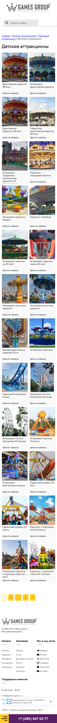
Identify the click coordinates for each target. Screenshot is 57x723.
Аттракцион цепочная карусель (14, 307)
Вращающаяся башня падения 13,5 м (14, 351)
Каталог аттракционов (24, 35)
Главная (6, 35)
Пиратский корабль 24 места (15, 528)
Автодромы (7, 663)
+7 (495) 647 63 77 (33, 718)
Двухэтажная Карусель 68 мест (12, 130)
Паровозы (6, 658)
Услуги (19, 663)
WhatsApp (44, 667)
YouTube (43, 671)
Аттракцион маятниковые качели (14, 484)
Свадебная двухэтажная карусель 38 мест (42, 131)
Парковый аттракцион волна (14, 395)
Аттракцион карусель (41, 349)
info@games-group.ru (12, 695)
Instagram (44, 663)
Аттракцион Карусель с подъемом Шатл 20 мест (14, 574)
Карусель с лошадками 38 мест (40, 174)
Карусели (6, 654)
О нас (18, 654)
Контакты (20, 671)
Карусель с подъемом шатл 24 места (42, 528)
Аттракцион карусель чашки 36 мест (41, 262)
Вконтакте (44, 658)
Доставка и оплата (24, 658)
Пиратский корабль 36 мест (42, 484)
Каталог (20, 650)
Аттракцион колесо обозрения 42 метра (41, 395)
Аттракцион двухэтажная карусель (42, 85)
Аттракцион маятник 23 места (41, 440)
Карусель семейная (40, 217)
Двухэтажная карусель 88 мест (15, 85)
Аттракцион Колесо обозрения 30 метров (14, 440)
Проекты (20, 667)
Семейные (7, 667)
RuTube (43, 654)
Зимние (5, 650)
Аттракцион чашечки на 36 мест (14, 262)
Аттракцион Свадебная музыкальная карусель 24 (10, 177)
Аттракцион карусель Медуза (14, 218)
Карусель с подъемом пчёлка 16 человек (42, 572)
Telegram (44, 650)
